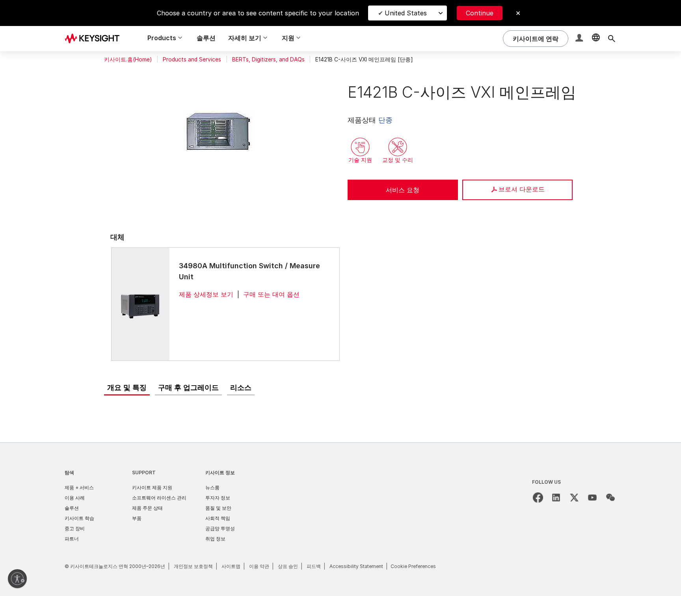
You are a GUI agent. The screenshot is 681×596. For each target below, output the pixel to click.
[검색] (611, 38)
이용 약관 (259, 566)
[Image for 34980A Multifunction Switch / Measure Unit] (140, 304)
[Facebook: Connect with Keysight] (538, 497)
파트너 (72, 539)
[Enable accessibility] (17, 578)
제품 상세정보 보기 (206, 294)
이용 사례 (75, 498)
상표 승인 (288, 566)
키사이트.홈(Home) (128, 59)
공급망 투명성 (220, 528)
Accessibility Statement (356, 566)
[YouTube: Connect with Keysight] (592, 497)
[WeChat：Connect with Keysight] (610, 497)
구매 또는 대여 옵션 (271, 294)
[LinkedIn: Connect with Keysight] (556, 497)
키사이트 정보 (220, 472)
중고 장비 (75, 528)
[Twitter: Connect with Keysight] (574, 497)
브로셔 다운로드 (522, 189)
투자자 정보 (217, 498)
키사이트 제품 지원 (152, 487)
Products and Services (192, 59)
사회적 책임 (217, 518)
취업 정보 (215, 539)
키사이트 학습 (79, 518)
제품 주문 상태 (147, 508)
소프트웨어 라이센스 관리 (159, 498)
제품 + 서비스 (79, 487)
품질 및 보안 (218, 508)
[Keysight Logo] (95, 38)
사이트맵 (230, 566)
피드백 (314, 566)
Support (144, 472)
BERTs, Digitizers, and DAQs (268, 59)
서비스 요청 (402, 190)
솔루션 (206, 38)
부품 (136, 518)
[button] (580, 39)
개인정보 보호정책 (193, 566)
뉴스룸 (212, 487)
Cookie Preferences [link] (413, 566)
